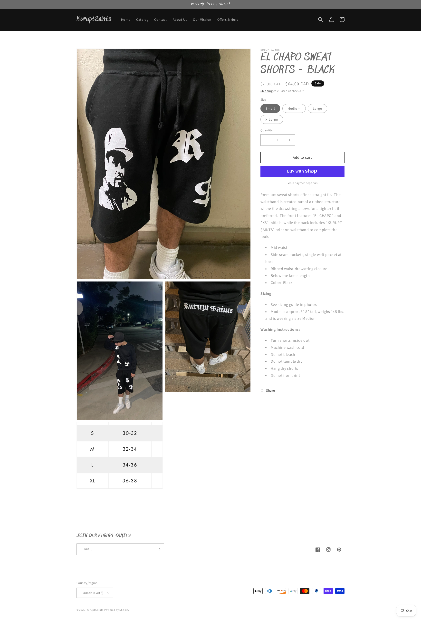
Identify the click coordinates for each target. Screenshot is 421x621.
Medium (294, 108)
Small (270, 108)
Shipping (266, 91)
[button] (320, 19)
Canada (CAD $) (93, 593)
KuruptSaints (95, 609)
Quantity (266, 130)
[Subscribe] (158, 549)
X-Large (272, 119)
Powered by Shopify (116, 609)
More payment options (302, 182)
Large (317, 108)
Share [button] (270, 390)
